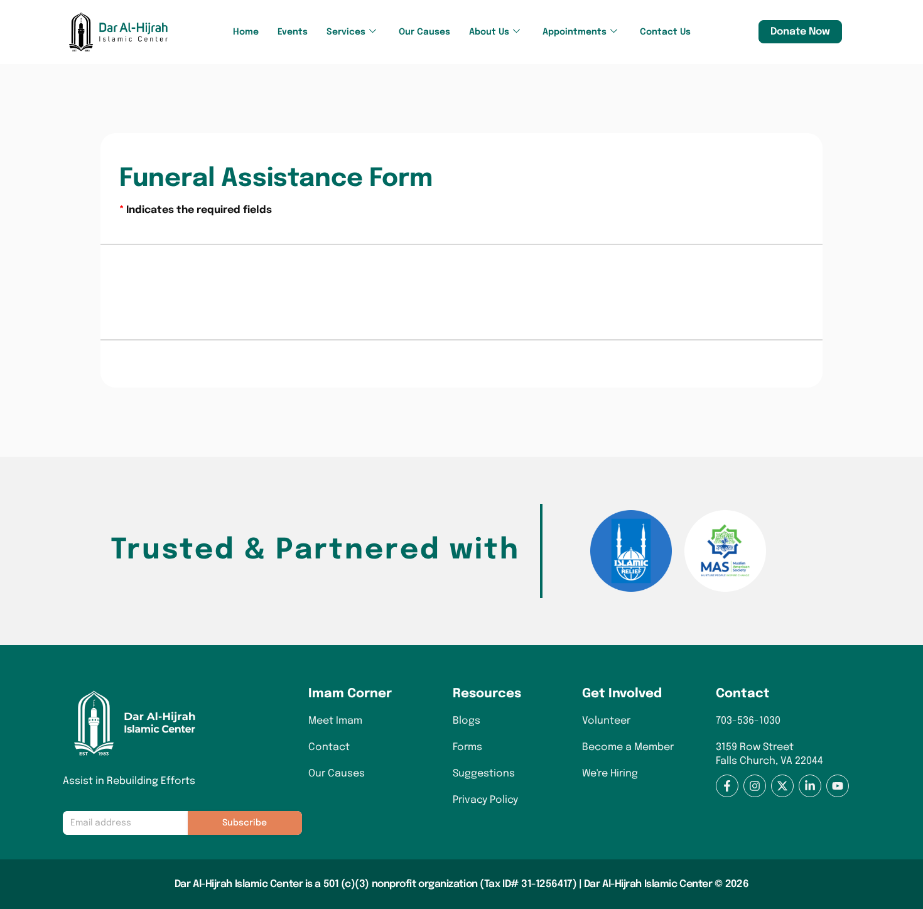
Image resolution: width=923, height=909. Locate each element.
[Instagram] (754, 786)
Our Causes (424, 32)
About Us (489, 32)
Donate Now (800, 31)
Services (346, 32)
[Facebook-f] (727, 786)
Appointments (574, 32)
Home (246, 32)
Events (293, 32)
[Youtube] (837, 786)
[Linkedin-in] (810, 786)
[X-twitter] (782, 786)
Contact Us (665, 32)
